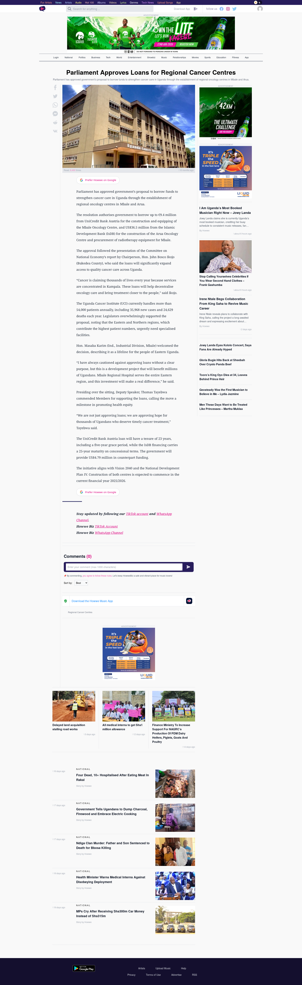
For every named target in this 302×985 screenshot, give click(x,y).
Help (183, 968)
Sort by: (68, 583)
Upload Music (163, 968)
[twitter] (55, 96)
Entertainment (134, 57)
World (119, 57)
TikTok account (137, 514)
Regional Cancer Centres (80, 612)
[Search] (69, 9)
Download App (182, 8)
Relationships (179, 57)
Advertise (176, 974)
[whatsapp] (55, 105)
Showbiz (151, 57)
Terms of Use (153, 974)
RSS (194, 974)
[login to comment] (129, 567)
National (69, 57)
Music (164, 57)
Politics (82, 57)
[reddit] (55, 122)
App (247, 57)
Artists (141, 968)
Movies (195, 57)
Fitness (235, 57)
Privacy (131, 974)
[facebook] (55, 87)
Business (95, 57)
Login (56, 57)
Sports (207, 57)
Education (221, 57)
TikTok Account (106, 526)
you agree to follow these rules (97, 575)
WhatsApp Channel (109, 533)
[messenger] (55, 113)
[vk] (55, 131)
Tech (108, 57)
